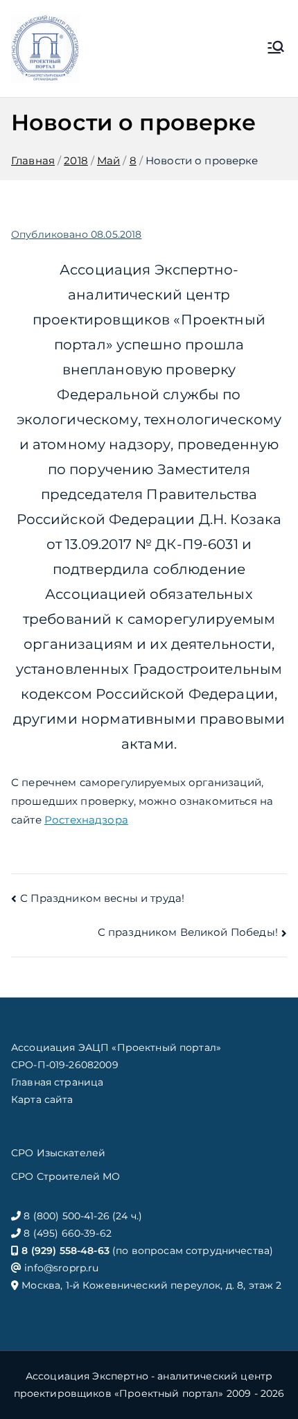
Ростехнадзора (86, 819)
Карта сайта (42, 1099)
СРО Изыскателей (58, 1153)
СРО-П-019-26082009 (65, 1065)
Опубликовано (76, 234)
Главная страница (57, 1082)
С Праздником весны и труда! (102, 898)
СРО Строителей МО (66, 1176)
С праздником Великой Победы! (188, 932)
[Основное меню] (276, 48)
